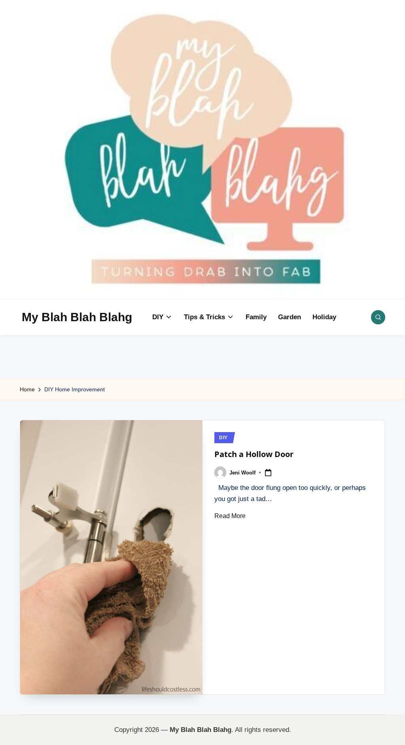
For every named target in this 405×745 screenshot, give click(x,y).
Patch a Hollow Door (253, 454)
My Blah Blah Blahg (77, 317)
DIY (223, 437)
